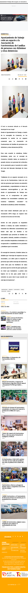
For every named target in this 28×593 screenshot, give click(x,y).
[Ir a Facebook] (13, 536)
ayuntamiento (17, 289)
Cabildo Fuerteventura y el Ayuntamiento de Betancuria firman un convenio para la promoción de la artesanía (13, 497)
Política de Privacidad (23, 546)
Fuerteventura (4, 289)
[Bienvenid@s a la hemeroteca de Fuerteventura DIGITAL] (14, 347)
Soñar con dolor (5, 306)
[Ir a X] (15, 536)
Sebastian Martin (5, 74)
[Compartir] (12, 79)
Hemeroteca (4, 34)
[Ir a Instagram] (18, 536)
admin (3, 360)
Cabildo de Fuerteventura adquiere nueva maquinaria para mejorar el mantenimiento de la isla (13, 523)
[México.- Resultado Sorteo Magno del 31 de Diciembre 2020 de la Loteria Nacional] (3, 327)
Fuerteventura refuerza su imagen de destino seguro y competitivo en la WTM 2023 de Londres (13, 486)
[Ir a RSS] (22, 536)
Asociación (3, 291)
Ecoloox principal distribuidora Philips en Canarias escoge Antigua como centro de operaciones (14, 320)
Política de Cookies (23, 551)
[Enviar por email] (9, 79)
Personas (11, 289)
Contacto (4, 552)
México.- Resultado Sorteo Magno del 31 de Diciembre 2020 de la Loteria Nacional (13, 328)
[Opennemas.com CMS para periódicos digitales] (14, 584)
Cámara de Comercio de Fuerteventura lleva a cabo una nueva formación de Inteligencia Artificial (13, 434)
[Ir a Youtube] (20, 536)
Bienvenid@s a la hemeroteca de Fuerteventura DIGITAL (11, 358)
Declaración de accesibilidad (14, 549)
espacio (8, 291)
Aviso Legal (14, 544)
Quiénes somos (4, 549)
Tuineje (22, 289)
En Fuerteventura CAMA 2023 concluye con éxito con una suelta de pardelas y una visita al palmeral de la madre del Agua (13, 461)
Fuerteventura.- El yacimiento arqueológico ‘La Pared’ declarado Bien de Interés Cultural (13, 312)
